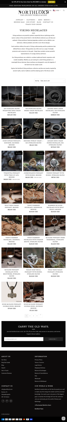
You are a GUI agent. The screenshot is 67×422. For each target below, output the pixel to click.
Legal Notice (38, 365)
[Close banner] (65, 2)
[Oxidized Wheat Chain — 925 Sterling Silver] (33, 128)
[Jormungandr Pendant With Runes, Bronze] (33, 161)
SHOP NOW (51, 2)
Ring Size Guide (5, 362)
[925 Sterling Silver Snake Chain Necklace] (33, 96)
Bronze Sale (19, 22)
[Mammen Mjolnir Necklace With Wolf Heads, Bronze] (55, 193)
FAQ (36, 376)
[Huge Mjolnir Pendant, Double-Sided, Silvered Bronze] (33, 292)
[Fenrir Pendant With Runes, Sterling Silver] (55, 161)
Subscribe (52, 339)
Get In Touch (4, 370)
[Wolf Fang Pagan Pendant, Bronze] (11, 193)
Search (3, 368)
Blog (39, 22)
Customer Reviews (6, 373)
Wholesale (37, 378)
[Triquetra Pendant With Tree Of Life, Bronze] (11, 161)
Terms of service (39, 362)
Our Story (30, 22)
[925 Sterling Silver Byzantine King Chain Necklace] (11, 96)
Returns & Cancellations (41, 373)
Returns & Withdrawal (40, 381)
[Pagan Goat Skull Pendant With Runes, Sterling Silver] (33, 257)
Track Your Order (33, 24)
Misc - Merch (44, 20)
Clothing (31, 20)
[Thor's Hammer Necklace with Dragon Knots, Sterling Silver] (33, 225)
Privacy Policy (38, 360)
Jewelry (19, 20)
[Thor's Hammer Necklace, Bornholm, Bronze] (33, 193)
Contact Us (48, 22)
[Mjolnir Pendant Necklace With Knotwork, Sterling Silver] (11, 257)
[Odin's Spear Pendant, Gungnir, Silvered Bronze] (11, 128)
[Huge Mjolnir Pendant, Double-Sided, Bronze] (11, 292)
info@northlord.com (6, 389)
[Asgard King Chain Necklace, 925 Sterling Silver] (55, 96)
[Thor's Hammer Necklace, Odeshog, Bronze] (11, 225)
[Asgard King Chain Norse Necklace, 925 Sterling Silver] (55, 128)
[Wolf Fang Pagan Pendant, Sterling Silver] (55, 257)
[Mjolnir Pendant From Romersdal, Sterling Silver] (55, 225)
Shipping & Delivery (40, 368)
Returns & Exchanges (40, 370)
